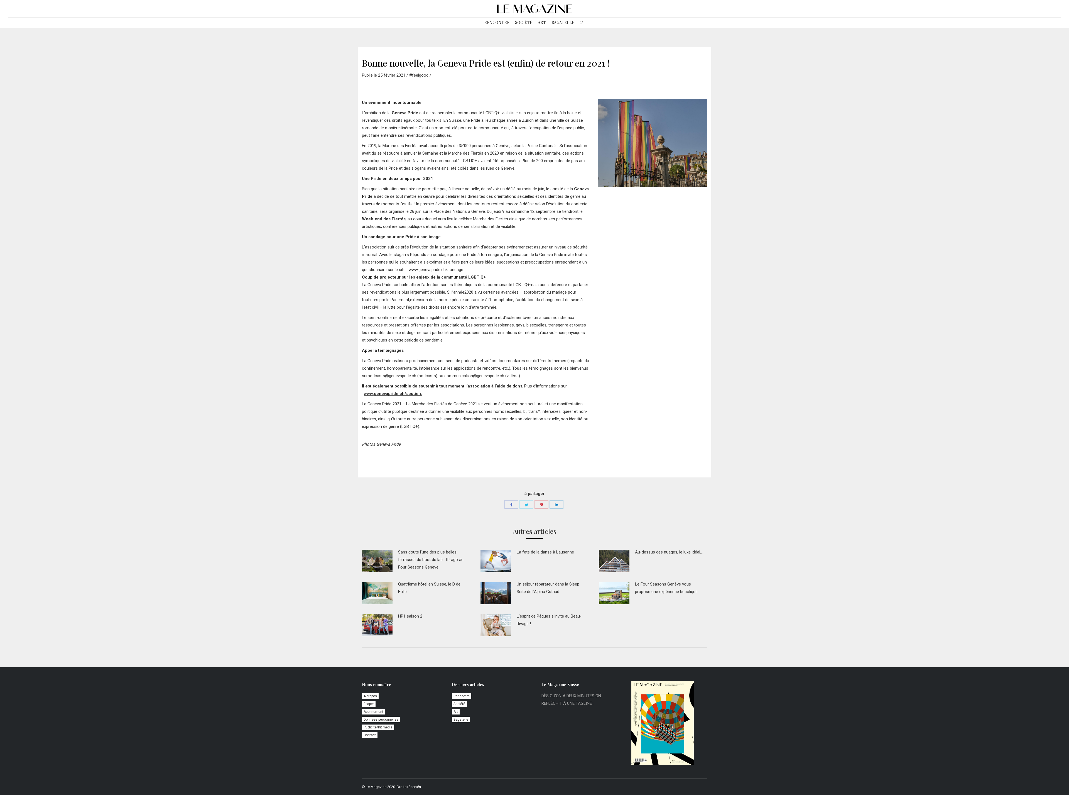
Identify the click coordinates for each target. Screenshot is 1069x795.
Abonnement (373, 712)
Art (455, 712)
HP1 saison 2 (410, 616)
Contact (370, 735)
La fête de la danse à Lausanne (545, 552)
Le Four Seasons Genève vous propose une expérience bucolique (666, 588)
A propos (370, 696)
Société (459, 704)
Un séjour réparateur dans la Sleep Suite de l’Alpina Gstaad (548, 588)
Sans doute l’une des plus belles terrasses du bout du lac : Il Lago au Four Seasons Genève (431, 560)
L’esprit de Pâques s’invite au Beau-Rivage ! (549, 620)
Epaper (369, 704)
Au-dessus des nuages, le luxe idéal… (669, 552)
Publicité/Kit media (378, 727)
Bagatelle (460, 719)
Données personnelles (381, 719)
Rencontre (461, 696)
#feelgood (418, 75)
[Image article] (377, 561)
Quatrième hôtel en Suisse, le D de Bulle (429, 588)
